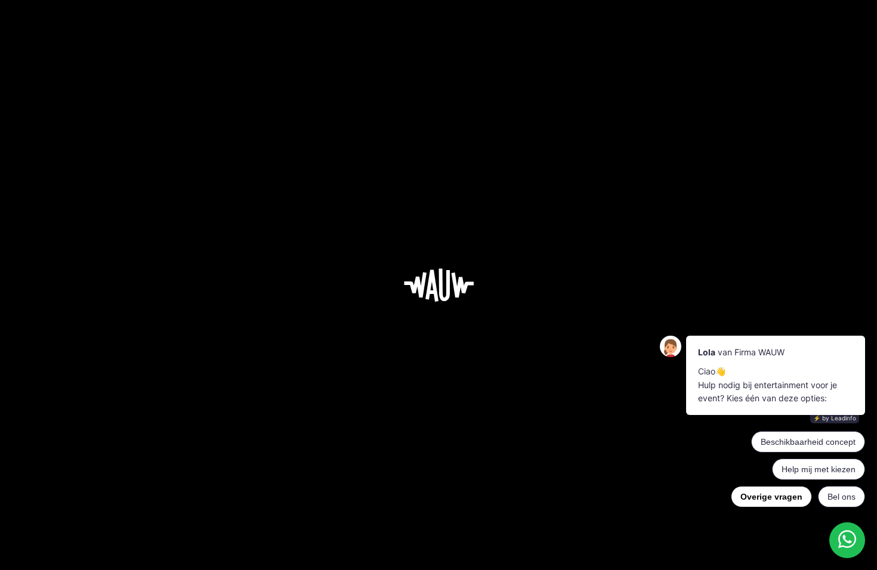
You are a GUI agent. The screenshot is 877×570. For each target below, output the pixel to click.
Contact (534, 477)
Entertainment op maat (402, 434)
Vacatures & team (475, 434)
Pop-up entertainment (343, 477)
